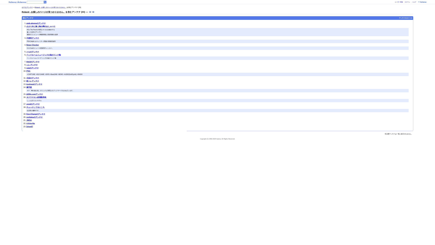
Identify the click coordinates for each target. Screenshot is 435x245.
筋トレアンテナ (32, 81)
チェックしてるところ (35, 107)
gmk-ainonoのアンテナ (36, 23)
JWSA (29, 120)
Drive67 (29, 127)
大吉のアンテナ (32, 78)
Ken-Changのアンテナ (35, 114)
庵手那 (29, 87)
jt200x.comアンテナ (34, 94)
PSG (28, 71)
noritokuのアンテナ (34, 117)
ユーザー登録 (399, 2)
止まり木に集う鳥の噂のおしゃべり (40, 26)
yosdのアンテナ (33, 104)
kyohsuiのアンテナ (34, 84)
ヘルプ (414, 2)
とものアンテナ (32, 52)
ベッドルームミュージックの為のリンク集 (43, 55)
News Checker (32, 45)
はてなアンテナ (27, 7)
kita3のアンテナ (33, 62)
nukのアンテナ (32, 68)
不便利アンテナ (32, 38)
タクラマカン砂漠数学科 (36, 97)
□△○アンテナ (32, 65)
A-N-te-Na (30, 123)
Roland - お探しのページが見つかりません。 (51, 7)
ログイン (407, 2)
